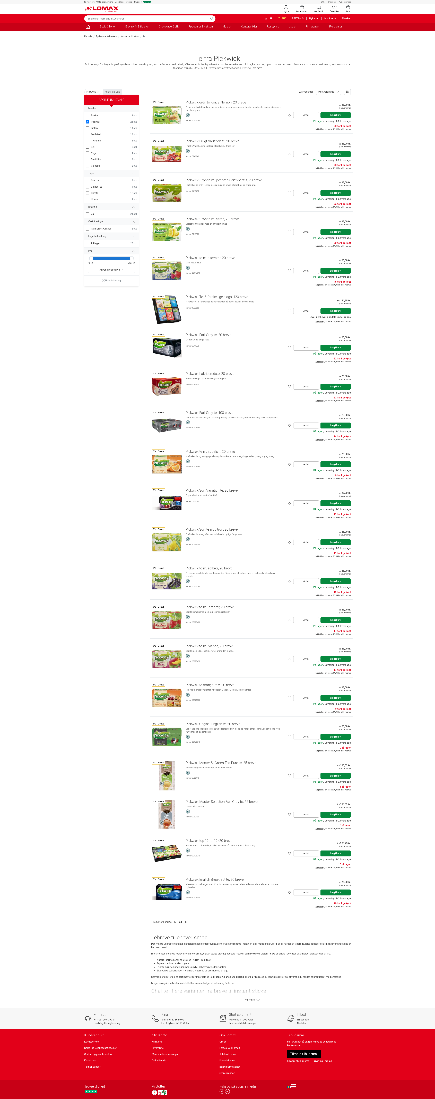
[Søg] (212, 18)
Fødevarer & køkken (201, 26)
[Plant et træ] (162, 1092)
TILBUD (282, 18)
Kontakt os (90, 1060)
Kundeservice (345, 2)
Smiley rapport (227, 1073)
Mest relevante (326, 91)
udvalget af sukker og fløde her (217, 983)
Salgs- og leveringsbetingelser (100, 1048)
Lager (292, 26)
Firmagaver (312, 26)
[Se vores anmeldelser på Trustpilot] (91, 1091)
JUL (270, 18)
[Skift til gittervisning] (347, 92)
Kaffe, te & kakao (130, 36)
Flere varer (335, 26)
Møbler (227, 26)
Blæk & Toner (108, 26)
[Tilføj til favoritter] (289, 115)
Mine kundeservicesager (165, 1054)
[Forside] (88, 27)
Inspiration (330, 18)
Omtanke (332, 2)
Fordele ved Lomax (230, 1048)
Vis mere (250, 999)
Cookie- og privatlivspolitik (98, 1054)
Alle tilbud (302, 1023)
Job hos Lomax (228, 1054)
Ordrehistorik (159, 1060)
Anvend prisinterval (110, 269)
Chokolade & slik (169, 26)
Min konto (157, 1041)
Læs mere (257, 68)
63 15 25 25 (182, 1023)
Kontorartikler (249, 26)
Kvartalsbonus (227, 1060)
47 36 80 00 (178, 1019)
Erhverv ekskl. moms (298, 1061)
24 (180, 922)
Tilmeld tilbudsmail (304, 1054)
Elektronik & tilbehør (137, 26)
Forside (88, 36)
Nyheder (314, 18)
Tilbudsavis (303, 1019)
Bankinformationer (230, 1066)
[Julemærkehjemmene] (154, 1092)
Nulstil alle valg (112, 91)
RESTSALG (298, 18)
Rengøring (273, 26)
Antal (306, 115)
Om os (223, 1041)
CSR (322, 2)
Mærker (346, 18)
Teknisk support (92, 1066)
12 (175, 922)
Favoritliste (158, 1048)
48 (186, 922)
